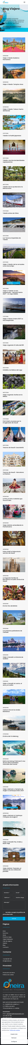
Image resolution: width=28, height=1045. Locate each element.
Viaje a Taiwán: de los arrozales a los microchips (13, 265)
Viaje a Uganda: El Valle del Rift (13, 345)
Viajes (20, 43)
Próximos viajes (7, 937)
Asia (21, 46)
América (20, 482)
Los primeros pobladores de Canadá (12, 631)
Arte (12, 41)
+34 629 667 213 (7, 959)
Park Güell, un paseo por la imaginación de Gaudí (12, 422)
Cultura (11, 43)
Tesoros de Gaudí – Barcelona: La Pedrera (13, 473)
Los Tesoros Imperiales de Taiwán (12, 238)
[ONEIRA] (5, 2)
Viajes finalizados (8, 939)
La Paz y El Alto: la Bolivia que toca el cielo (12, 499)
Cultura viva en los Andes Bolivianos (11, 710)
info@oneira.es (7, 961)
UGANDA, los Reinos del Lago (12, 370)
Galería (5, 943)
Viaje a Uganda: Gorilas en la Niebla (12, 395)
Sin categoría (18, 41)
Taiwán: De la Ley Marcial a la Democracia (13, 187)
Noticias (11, 693)
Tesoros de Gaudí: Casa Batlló (13, 447)
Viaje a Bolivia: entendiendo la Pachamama (13, 526)
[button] (24, 2)
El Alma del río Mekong (10, 736)
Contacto (6, 947)
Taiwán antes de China (11, 213)
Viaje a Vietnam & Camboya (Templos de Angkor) (12, 816)
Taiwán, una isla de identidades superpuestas (13, 161)
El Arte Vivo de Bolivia (10, 606)
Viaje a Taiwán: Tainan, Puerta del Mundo (13, 110)
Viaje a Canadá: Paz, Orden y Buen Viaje (12, 842)
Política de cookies (8, 974)
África (15, 328)
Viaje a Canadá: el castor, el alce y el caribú (12, 684)
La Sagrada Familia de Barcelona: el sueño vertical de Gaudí (13, 579)
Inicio (4, 931)
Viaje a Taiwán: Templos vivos (13, 84)
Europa (14, 404)
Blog (4, 945)
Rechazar (14, 1037)
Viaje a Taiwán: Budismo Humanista (11, 58)
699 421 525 (9, 1018)
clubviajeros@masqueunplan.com (15, 1014)
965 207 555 (8, 1016)
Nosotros (5, 933)
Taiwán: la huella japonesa (12, 136)
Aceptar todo (14, 1034)
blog (16, 43)
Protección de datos (9, 972)
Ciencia (20, 328)
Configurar (14, 1041)
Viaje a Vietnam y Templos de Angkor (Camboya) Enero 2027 (13, 790)
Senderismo (10, 331)
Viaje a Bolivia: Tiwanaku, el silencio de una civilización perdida (12, 869)
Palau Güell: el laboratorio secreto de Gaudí (12, 552)
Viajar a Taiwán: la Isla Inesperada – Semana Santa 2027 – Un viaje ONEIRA (12, 292)
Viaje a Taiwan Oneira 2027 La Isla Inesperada (13, 319)
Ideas (4, 935)
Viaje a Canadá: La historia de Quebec (13, 658)
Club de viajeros (7, 941)
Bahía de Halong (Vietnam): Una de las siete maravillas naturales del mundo (14, 762)
